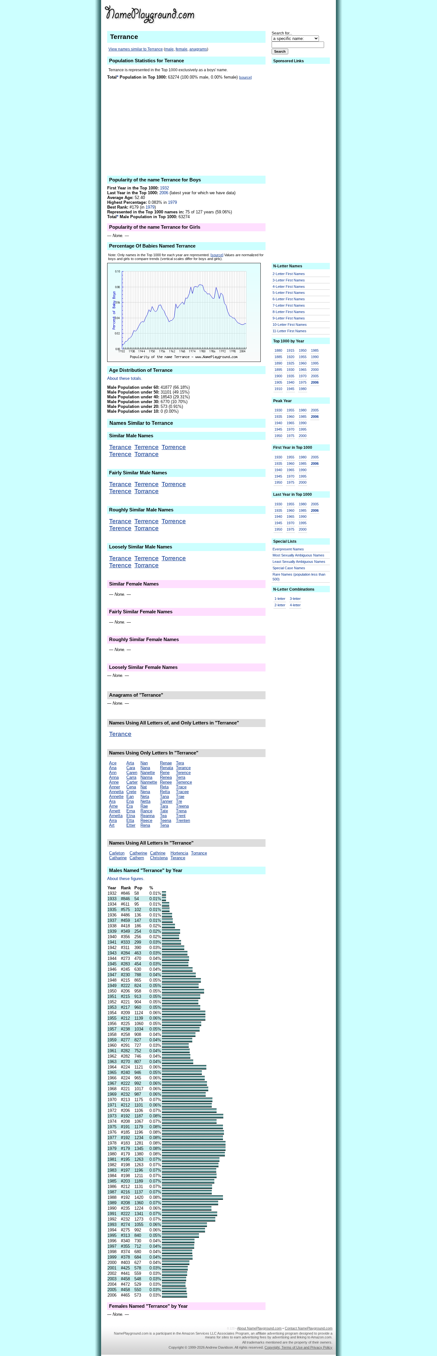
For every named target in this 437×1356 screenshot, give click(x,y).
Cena (131, 787)
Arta (130, 763)
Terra (180, 777)
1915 (290, 350)
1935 (290, 376)
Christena (159, 857)
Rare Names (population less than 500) (299, 576)
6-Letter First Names (289, 299)
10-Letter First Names (290, 324)
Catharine (118, 857)
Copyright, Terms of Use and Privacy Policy (298, 1347)
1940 (290, 382)
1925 (290, 363)
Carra (131, 777)
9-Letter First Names (289, 318)
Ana (112, 767)
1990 (315, 357)
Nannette (148, 782)
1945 (290, 389)
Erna (130, 810)
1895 (278, 370)
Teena (165, 820)
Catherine (138, 853)
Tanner (166, 801)
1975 (302, 382)
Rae (144, 806)
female (181, 49)
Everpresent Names (288, 549)
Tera (180, 763)
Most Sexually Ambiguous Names (298, 555)
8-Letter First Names (289, 312)
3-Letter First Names (289, 280)
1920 (290, 357)
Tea (163, 815)
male (169, 49)
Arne (113, 806)
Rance (146, 810)
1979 (172, 202)
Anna (114, 777)
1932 (164, 188)
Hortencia (179, 853)
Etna (130, 815)
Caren (131, 772)
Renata (166, 767)
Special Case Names (289, 568)
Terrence (146, 447)
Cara (130, 767)
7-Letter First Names (289, 305)
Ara (112, 801)
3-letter (295, 599)
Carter (132, 782)
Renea (166, 777)
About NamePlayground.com (259, 1328)
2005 (315, 376)
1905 (278, 382)
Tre (179, 801)
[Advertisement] (282, 14)
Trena (181, 810)
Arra (113, 820)
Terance (120, 447)
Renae (166, 763)
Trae (180, 796)
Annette (116, 796)
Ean (130, 796)
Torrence (174, 447)
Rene (165, 772)
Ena (130, 801)
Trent (181, 815)
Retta (165, 791)
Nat (143, 787)
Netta (145, 801)
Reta (164, 787)
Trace (181, 787)
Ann (112, 772)
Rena (145, 825)
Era (129, 806)
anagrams (198, 49)
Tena (164, 825)
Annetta (116, 791)
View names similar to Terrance (135, 49)
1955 (302, 357)
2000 (315, 370)
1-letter (279, 599)
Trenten (183, 820)
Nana (145, 767)
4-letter (295, 605)
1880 (278, 350)
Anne (114, 782)
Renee (166, 782)
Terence (120, 454)
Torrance (146, 454)
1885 (278, 357)
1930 (290, 370)
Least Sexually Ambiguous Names (299, 561)
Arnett (114, 810)
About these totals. (124, 378)
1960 (302, 363)
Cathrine (157, 853)
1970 (302, 376)
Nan (144, 763)
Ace (112, 763)
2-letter (279, 605)
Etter (130, 825)
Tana (164, 796)
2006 (163, 192)
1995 (315, 363)
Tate (164, 810)
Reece (146, 820)
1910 (278, 389)
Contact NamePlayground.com (308, 1328)
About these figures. (126, 878)
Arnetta (116, 815)
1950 (302, 350)
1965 (302, 370)
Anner (114, 787)
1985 (315, 350)
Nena (145, 791)
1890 (278, 363)
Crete (131, 791)
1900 (278, 376)
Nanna (146, 777)
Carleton (116, 853)
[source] (245, 77)
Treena (182, 806)
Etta (130, 820)
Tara (164, 806)
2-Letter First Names (289, 274)
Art (112, 825)
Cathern (137, 857)
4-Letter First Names (289, 286)
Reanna (147, 815)
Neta (144, 796)
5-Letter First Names (289, 293)
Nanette (147, 772)
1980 (302, 389)
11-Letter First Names (289, 331)
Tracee (182, 791)
